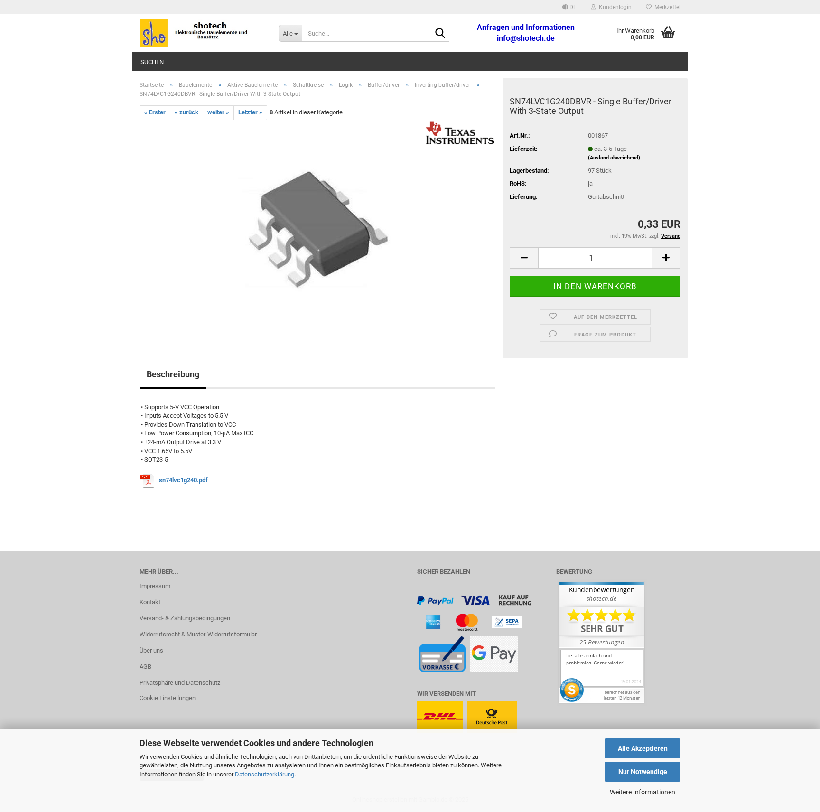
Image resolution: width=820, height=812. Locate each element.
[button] (569, 7)
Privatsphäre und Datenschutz (180, 682)
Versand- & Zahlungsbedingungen (185, 618)
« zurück (186, 112)
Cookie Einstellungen (168, 697)
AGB (145, 666)
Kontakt (150, 602)
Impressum (155, 585)
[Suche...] (440, 33)
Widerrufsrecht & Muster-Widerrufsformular (198, 634)
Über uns (151, 650)
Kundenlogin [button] (614, 7)
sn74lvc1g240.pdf (183, 480)
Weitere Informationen (642, 792)
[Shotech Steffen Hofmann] (202, 33)
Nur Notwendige (642, 771)
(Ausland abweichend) (614, 158)
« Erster (155, 112)
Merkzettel (666, 7)
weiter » (218, 112)
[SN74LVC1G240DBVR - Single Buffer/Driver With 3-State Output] (317, 226)
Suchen (152, 61)
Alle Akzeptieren (643, 748)
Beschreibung (173, 374)
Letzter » (250, 112)
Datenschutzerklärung (264, 774)
